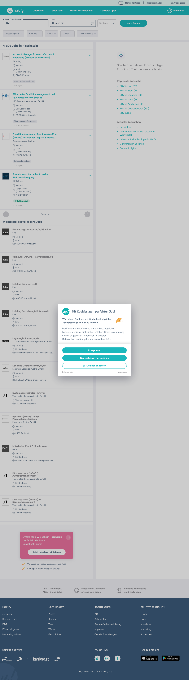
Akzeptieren (94, 350)
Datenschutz (67, 372)
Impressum (122, 372)
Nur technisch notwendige (94, 358)
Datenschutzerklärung (73, 339)
